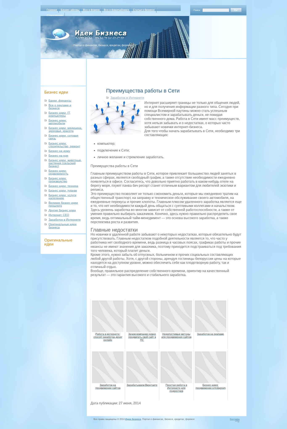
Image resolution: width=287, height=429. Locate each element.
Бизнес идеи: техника (63, 186)
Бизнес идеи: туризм (63, 190)
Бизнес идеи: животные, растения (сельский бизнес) (65, 163)
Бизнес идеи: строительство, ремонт (64, 145)
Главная (52, 9)
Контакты (235, 419)
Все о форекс (91, 9)
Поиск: (197, 10)
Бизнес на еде (58, 155)
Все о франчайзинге (116, 9)
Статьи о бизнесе (144, 9)
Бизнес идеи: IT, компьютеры (60, 114)
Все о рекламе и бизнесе (60, 106)
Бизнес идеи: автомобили (58, 122)
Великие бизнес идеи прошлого (63, 204)
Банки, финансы (60, 100)
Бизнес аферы (70, 9)
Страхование (55, 15)
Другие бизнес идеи (62, 210)
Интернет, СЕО (59, 215)
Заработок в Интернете (65, 219)
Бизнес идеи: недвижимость (58, 172)
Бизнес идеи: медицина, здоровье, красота (65, 129)
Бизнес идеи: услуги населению (62, 196)
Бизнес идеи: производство (58, 180)
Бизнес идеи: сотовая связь (63, 137)
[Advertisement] (213, 35)
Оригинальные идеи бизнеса (62, 226)
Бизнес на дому (59, 151)
